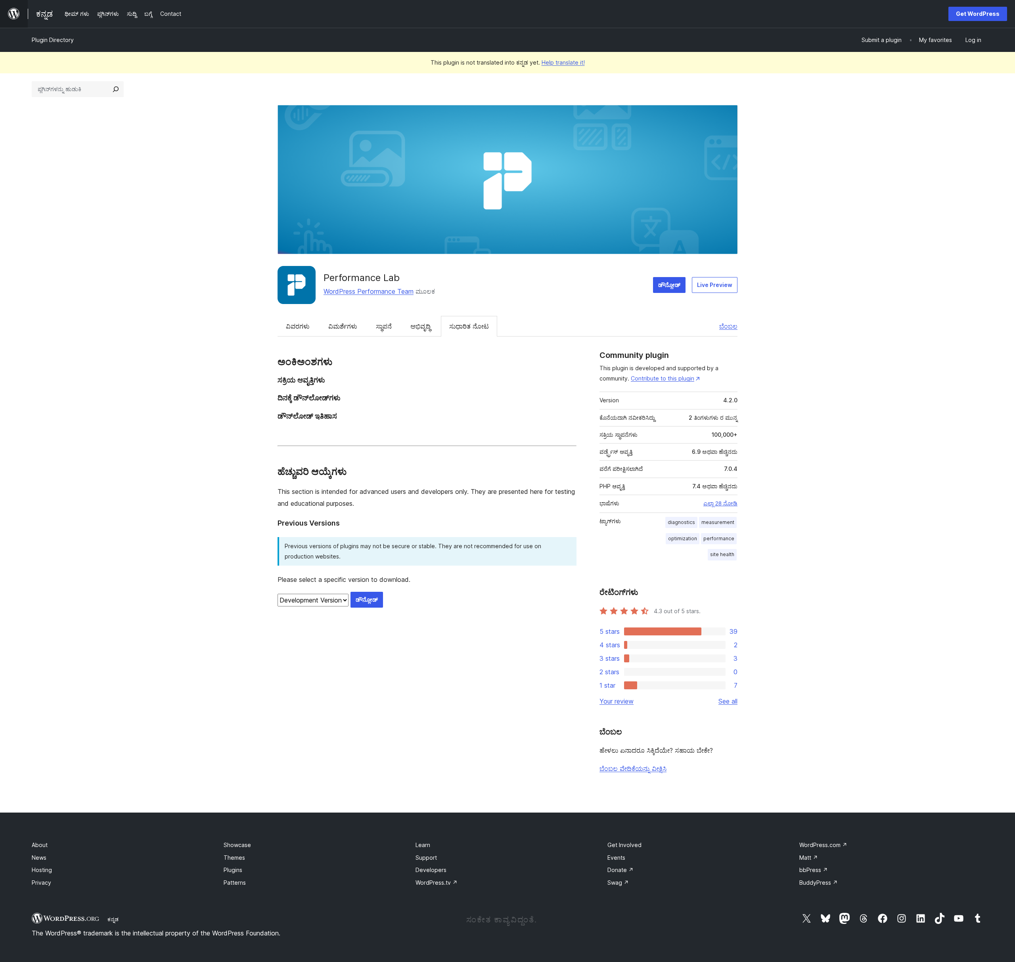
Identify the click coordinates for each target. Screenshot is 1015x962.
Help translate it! (563, 62)
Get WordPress (978, 13)
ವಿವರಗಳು (298, 326)
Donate (620, 869)
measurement (717, 522)
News (39, 857)
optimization (682, 538)
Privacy (41, 882)
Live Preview (714, 284)
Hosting (42, 869)
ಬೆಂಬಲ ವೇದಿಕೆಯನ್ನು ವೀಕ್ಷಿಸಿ (632, 769)
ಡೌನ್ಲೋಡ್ (669, 284)
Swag (618, 882)
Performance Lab (362, 277)
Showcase (237, 845)
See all (727, 701)
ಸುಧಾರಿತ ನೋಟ (469, 326)
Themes (234, 857)
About (40, 845)
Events (616, 857)
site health (722, 554)
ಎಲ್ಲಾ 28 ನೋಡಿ (720, 503)
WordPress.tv (437, 882)
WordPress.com (823, 845)
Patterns (235, 882)
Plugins (233, 869)
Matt (808, 857)
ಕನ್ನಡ (113, 919)
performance (718, 538)
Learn (423, 845)
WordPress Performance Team (369, 291)
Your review (616, 701)
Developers (431, 869)
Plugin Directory (53, 39)
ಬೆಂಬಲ (728, 326)
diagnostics (681, 522)
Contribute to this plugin (662, 378)
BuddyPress (818, 882)
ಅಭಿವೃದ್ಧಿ (420, 326)
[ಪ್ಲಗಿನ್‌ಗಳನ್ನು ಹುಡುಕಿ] (116, 89)
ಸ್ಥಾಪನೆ (384, 326)
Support (426, 857)
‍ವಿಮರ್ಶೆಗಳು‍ (342, 326)
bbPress (813, 869)
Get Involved (624, 845)
